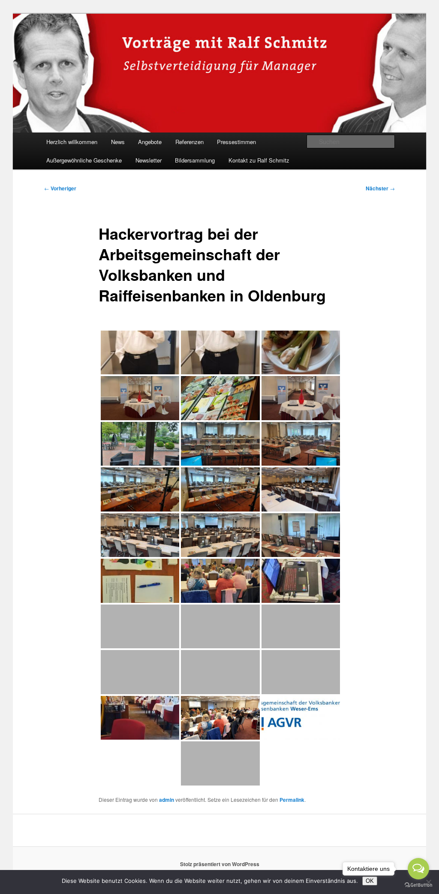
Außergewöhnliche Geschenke (84, 160)
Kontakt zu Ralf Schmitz (259, 160)
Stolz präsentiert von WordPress (219, 864)
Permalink (292, 800)
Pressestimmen (236, 142)
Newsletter (148, 160)
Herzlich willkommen (71, 142)
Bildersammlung (195, 160)
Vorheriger (60, 188)
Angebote (150, 142)
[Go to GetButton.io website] (418, 885)
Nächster (380, 188)
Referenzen (189, 142)
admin (166, 800)
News (118, 142)
